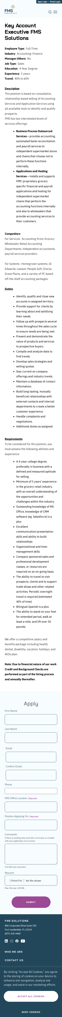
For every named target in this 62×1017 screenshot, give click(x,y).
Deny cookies (31, 1012)
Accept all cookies (31, 996)
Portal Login (55, 2)
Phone (8, 784)
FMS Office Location (21, 798)
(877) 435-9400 (13, 933)
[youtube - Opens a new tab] (23, 941)
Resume (9, 872)
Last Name (11, 728)
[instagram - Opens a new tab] (11, 941)
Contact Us (14, 960)
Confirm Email (14, 766)
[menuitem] (11, 9)
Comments (11, 834)
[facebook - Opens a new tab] (16, 941)
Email (9, 748)
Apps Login (42, 2)
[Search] (50, 13)
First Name (11, 710)
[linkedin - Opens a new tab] (6, 941)
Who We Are (14, 951)
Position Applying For (21, 816)
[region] (31, 992)
